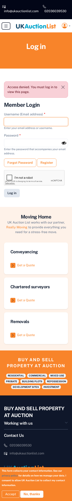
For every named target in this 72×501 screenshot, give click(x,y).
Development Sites (26, 387)
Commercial (37, 375)
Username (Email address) (23, 114)
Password (11, 135)
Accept (10, 494)
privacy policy (10, 475)
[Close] (63, 87)
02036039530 (55, 11)
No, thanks (32, 494)
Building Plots (32, 381)
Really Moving (16, 227)
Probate (11, 381)
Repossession (56, 381)
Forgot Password (20, 163)
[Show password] (64, 143)
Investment (51, 387)
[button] (66, 26)
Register (46, 163)
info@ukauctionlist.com (21, 11)
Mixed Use (57, 375)
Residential (16, 375)
